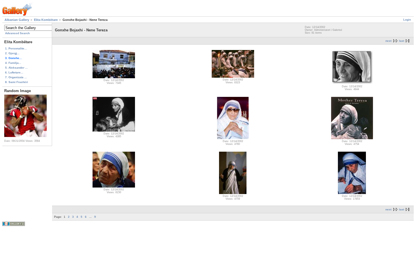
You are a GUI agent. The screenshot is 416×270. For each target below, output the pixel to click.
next (388, 40)
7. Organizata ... (16, 77)
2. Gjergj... (12, 53)
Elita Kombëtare (46, 19)
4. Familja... (13, 62)
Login (407, 19)
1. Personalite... (16, 48)
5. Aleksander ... (16, 67)
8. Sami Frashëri (16, 82)
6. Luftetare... (14, 72)
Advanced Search (17, 33)
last (401, 40)
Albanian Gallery (17, 19)
